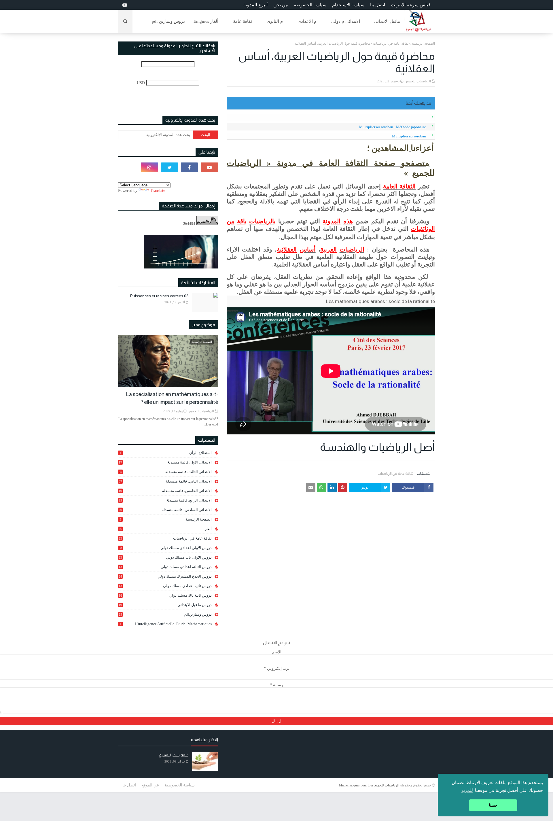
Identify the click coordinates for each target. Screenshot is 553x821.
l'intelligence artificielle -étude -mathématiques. (166, 624)
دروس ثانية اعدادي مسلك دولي (165, 586)
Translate (157, 190)
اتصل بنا (377, 4)
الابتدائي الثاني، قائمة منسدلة (165, 481)
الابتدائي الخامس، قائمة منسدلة (165, 491)
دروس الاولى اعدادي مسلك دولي (165, 548)
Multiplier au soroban (409, 136)
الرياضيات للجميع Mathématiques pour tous (369, 785)
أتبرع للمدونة (255, 4)
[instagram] (149, 167)
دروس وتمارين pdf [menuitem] (168, 21)
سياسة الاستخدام (348, 4)
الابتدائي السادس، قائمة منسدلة (165, 510)
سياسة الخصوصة (310, 4)
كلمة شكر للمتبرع (174, 755)
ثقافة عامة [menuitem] (242, 21)
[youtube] (124, 5)
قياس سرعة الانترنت (411, 4)
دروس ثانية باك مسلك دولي (165, 595)
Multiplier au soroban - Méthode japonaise (392, 127)
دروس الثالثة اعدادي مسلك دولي (165, 567)
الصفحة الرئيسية (423, 43)
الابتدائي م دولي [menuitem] (345, 21)
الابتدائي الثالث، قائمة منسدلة (165, 472)
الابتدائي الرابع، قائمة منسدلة (165, 500)
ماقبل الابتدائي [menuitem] (387, 21)
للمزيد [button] (467, 790)
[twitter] (169, 167)
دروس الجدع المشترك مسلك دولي (165, 576)
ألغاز (165, 529)
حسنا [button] (493, 805)
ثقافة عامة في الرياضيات (390, 43)
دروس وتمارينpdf (165, 614)
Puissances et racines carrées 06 (159, 296)
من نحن (280, 4)
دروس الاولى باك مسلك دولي (165, 557)
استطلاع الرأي (166, 453)
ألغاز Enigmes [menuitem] (206, 21)
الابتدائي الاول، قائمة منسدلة (165, 462)
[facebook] (189, 167)
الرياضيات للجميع (418, 81)
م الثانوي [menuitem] (275, 21)
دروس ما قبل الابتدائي (165, 605)
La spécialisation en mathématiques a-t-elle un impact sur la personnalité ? (172, 398)
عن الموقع (150, 785)
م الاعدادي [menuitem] (307, 21)
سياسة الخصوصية (180, 785)
